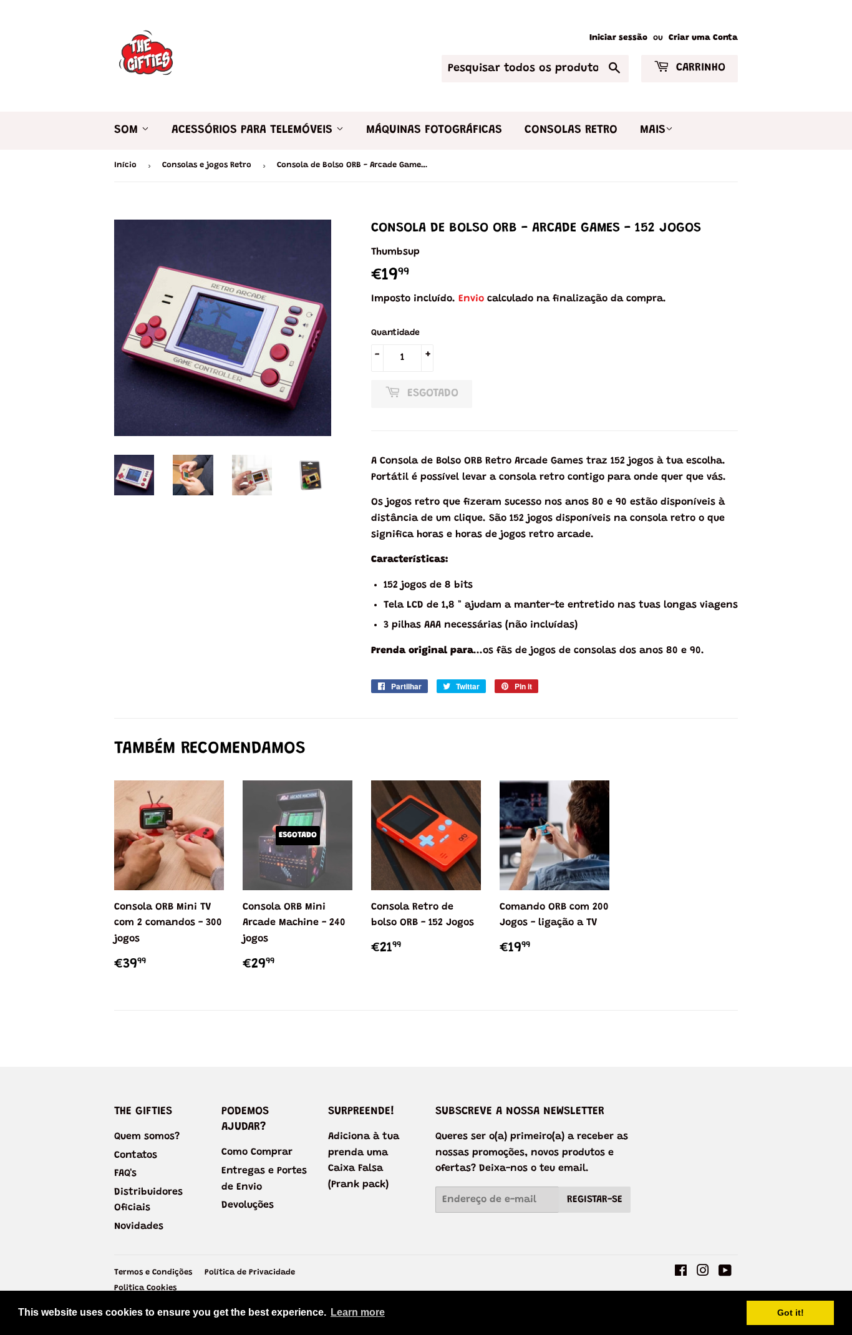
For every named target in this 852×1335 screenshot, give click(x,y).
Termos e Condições (153, 1272)
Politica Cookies (145, 1288)
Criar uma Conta (703, 38)
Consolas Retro (571, 130)
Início (125, 165)
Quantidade (395, 333)
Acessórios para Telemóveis (254, 130)
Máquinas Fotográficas (434, 130)
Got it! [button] (790, 1313)
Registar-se (594, 1200)
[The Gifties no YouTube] (725, 1273)
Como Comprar (257, 1152)
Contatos (135, 1155)
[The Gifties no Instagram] (703, 1273)
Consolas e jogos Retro (206, 165)
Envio (471, 299)
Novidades (138, 1226)
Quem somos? (147, 1137)
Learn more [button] (358, 1312)
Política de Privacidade (250, 1272)
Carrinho (698, 68)
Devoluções (247, 1205)
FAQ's (125, 1173)
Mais (653, 130)
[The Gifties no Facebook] (680, 1273)
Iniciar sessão (618, 38)
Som (128, 130)
